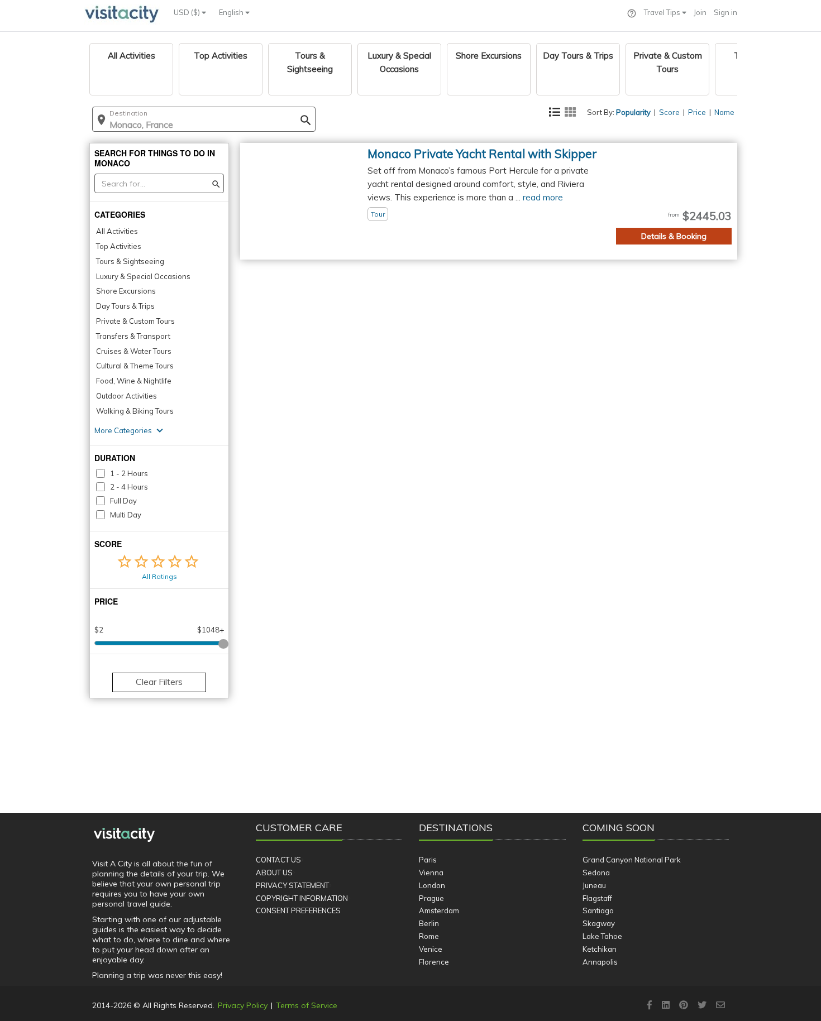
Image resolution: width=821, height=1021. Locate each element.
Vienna (431, 872)
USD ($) (188, 12)
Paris (428, 859)
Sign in (725, 12)
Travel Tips (663, 12)
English (232, 12)
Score (669, 112)
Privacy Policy (243, 1005)
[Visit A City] (124, 835)
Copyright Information (302, 898)
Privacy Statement (292, 885)
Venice (430, 949)
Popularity (633, 112)
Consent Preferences (298, 910)
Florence (434, 961)
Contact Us (278, 859)
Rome (429, 936)
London (432, 885)
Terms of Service (306, 1005)
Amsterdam (439, 910)
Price (697, 112)
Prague (431, 898)
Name (724, 112)
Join (700, 12)
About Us (274, 872)
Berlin (429, 923)
